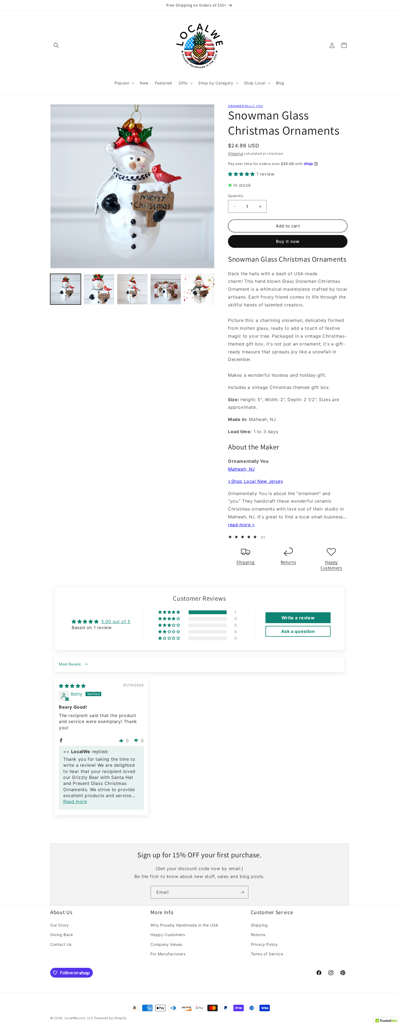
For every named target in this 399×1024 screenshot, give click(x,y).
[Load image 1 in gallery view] (65, 289)
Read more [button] (75, 801)
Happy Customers (331, 565)
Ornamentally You (245, 105)
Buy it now (287, 241)
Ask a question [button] (298, 631)
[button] (56, 45)
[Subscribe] (242, 892)
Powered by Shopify (110, 1018)
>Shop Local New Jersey (255, 481)
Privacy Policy (264, 944)
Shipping (235, 153)
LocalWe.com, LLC (79, 1018)
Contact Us (61, 944)
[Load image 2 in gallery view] (99, 289)
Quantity (235, 196)
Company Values (166, 944)
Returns (288, 562)
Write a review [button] (298, 617)
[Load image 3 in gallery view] (132, 289)
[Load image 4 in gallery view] (165, 289)
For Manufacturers (167, 954)
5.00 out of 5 (116, 621)
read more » (241, 524)
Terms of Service (267, 954)
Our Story (59, 925)
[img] (72, 686)
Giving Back (61, 934)
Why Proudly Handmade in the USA (184, 925)
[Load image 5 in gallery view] (199, 289)
